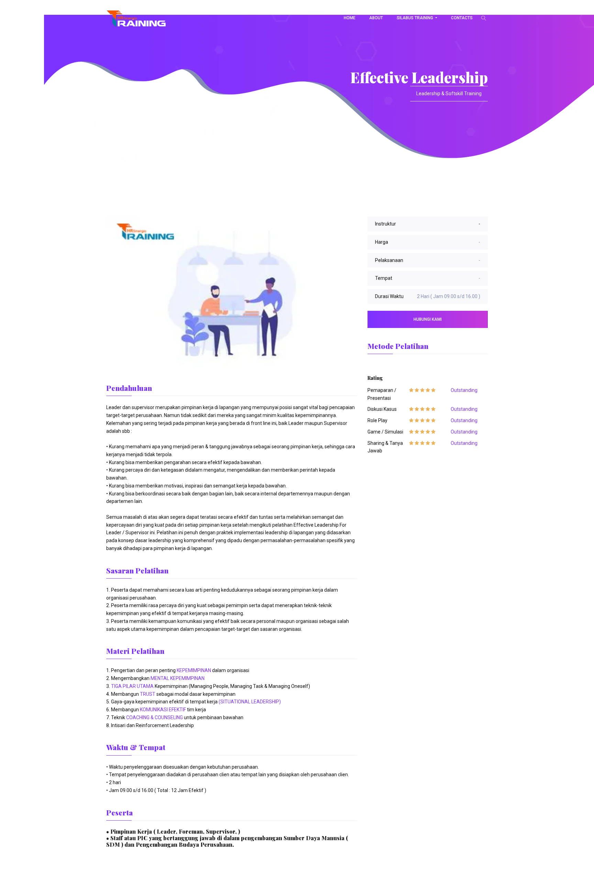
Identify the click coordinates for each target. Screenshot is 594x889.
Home (349, 17)
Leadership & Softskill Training (449, 93)
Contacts (462, 17)
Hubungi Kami (428, 319)
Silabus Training (415, 17)
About (376, 17)
